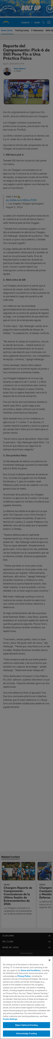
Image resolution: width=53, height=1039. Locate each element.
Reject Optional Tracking (26, 1025)
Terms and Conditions (31, 970)
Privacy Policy (24, 976)
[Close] (49, 960)
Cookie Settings (10, 1019)
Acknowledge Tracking (26, 1033)
